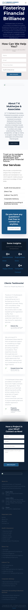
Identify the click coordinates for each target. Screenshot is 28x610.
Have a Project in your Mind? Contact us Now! (14, 429)
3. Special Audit (6, 535)
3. (8, 585)
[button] (14, 188)
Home (4, 517)
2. (9, 584)
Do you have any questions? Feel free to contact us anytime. (14, 219)
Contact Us (5, 523)
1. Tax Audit (5, 549)
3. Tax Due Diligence (8, 553)
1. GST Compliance (7, 565)
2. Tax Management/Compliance (12, 551)
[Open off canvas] (25, 2)
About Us (4, 519)
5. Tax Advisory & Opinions (10, 557)
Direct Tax (8, 191)
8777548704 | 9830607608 (13, 509)
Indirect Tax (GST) (11, 195)
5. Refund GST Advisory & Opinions (12, 573)
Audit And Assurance (12, 188)
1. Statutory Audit (7, 531)
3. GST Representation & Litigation (12, 569)
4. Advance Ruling (7, 571)
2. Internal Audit (7, 533)
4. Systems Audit (7, 537)
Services (4, 521)
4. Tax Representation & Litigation (12, 555)
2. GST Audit (5, 567)
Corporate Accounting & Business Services (13, 203)
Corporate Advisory (11, 199)
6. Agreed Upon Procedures (10, 541)
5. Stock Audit (6, 539)
